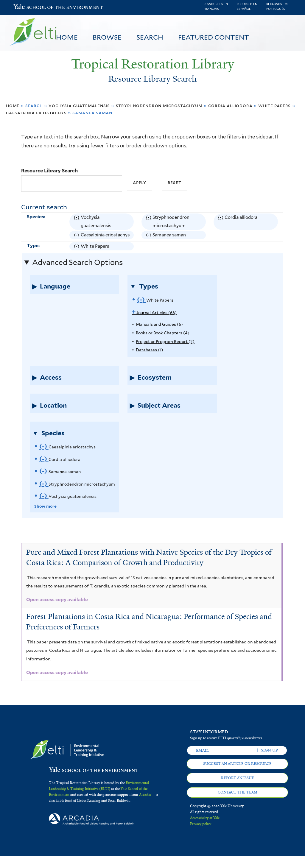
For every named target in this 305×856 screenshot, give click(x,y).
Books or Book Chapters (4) (162, 332)
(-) (77, 222)
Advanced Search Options (77, 262)
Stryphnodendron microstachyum (159, 105)
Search (149, 37)
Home (67, 37)
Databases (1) (149, 349)
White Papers (274, 105)
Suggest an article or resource (237, 763)
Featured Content (213, 37)
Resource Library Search (49, 171)
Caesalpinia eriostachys (36, 113)
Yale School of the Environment (28, 7)
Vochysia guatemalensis (79, 105)
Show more (45, 506)
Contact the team (237, 792)
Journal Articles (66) (154, 312)
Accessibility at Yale (205, 818)
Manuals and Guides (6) (159, 324)
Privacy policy (200, 823)
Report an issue (237, 778)
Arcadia (145, 794)
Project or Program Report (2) (165, 341)
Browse (107, 37)
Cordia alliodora (230, 105)
